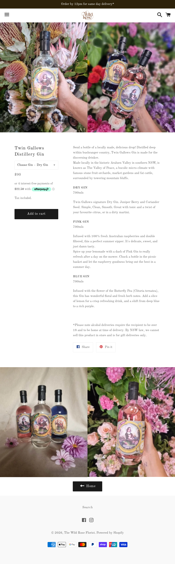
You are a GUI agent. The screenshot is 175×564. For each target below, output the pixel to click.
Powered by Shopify (110, 533)
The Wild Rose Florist (79, 533)
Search (87, 507)
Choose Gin (25, 165)
